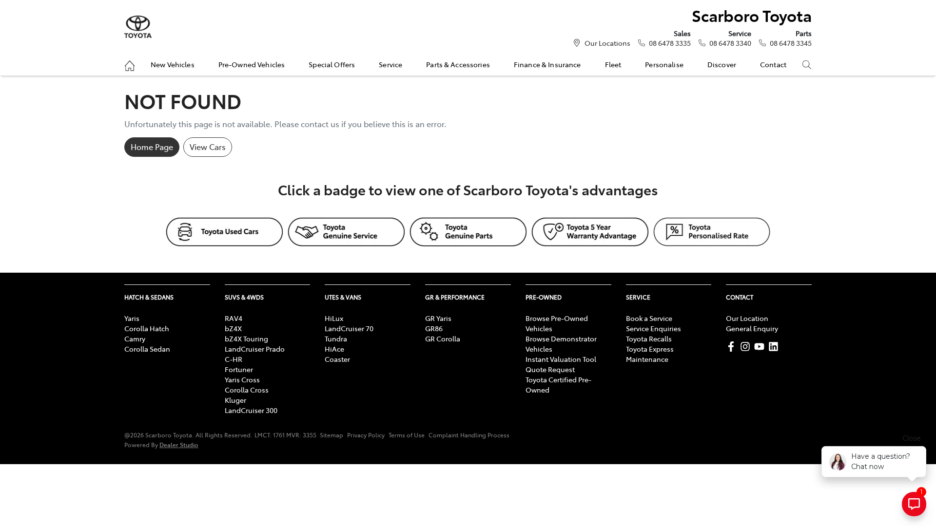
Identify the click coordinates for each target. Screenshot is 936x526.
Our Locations (607, 43)
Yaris (131, 318)
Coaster (337, 359)
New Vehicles (173, 64)
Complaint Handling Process (469, 435)
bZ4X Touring (246, 338)
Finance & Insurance (547, 64)
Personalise (664, 64)
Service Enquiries (653, 328)
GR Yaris (438, 318)
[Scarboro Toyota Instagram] (747, 346)
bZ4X (233, 328)
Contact (773, 64)
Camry (134, 338)
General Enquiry (752, 328)
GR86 (434, 328)
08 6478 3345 (791, 43)
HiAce (334, 349)
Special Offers (332, 64)
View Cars (208, 146)
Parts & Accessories (458, 64)
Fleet (613, 64)
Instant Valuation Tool (561, 359)
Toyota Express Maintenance (650, 354)
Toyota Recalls (649, 338)
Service (390, 64)
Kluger (235, 400)
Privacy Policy (366, 435)
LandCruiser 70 (349, 328)
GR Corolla (442, 338)
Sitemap (331, 435)
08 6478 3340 (730, 43)
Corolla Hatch (146, 328)
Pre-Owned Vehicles (251, 64)
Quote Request (550, 369)
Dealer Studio (178, 444)
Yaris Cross (242, 379)
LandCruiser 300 (251, 410)
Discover (721, 64)
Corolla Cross (247, 389)
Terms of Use (407, 435)
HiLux (334, 318)
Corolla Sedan (147, 349)
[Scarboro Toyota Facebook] (733, 346)
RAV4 (233, 318)
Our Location (747, 318)
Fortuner (239, 369)
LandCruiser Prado (255, 349)
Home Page (152, 146)
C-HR (233, 359)
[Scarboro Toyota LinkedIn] (775, 346)
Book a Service (649, 318)
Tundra (336, 338)
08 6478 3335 (670, 43)
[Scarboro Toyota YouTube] (761, 346)
